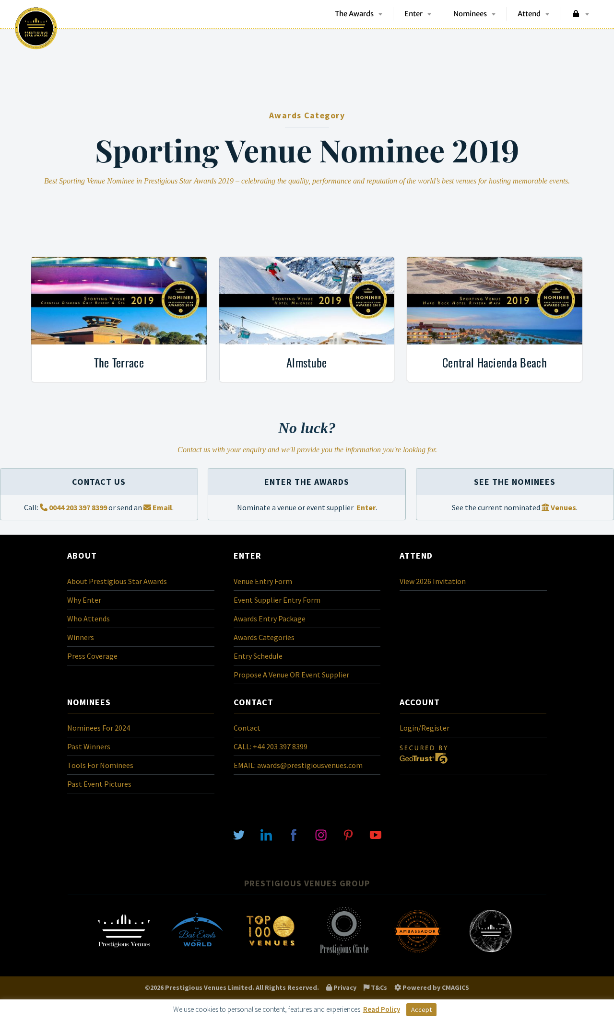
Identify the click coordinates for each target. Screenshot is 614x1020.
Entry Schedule (258, 656)
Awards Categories (264, 637)
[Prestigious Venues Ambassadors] (417, 954)
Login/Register (424, 728)
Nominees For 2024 (98, 728)
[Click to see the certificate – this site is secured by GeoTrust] (424, 765)
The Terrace (119, 362)
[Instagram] (321, 834)
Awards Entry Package (270, 618)
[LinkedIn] (266, 834)
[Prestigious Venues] (123, 954)
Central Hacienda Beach (494, 362)
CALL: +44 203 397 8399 (270, 746)
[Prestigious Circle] (344, 954)
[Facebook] (293, 834)
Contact (247, 728)
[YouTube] (375, 834)
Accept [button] (421, 1009)
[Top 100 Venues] (270, 954)
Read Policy (381, 1009)
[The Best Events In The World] (197, 954)
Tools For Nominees (100, 765)
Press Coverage (92, 656)
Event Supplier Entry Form (277, 600)
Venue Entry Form (263, 581)
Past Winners (88, 746)
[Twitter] (239, 834)
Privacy (344, 987)
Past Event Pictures (99, 784)
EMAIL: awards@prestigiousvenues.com (298, 765)
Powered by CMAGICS (435, 987)
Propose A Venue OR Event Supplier (291, 674)
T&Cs (378, 987)
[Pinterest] (348, 834)
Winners (80, 637)
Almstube (306, 362)
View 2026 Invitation (433, 581)
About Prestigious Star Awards (117, 581)
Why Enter (84, 600)
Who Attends (88, 618)
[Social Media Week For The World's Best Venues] (490, 954)
